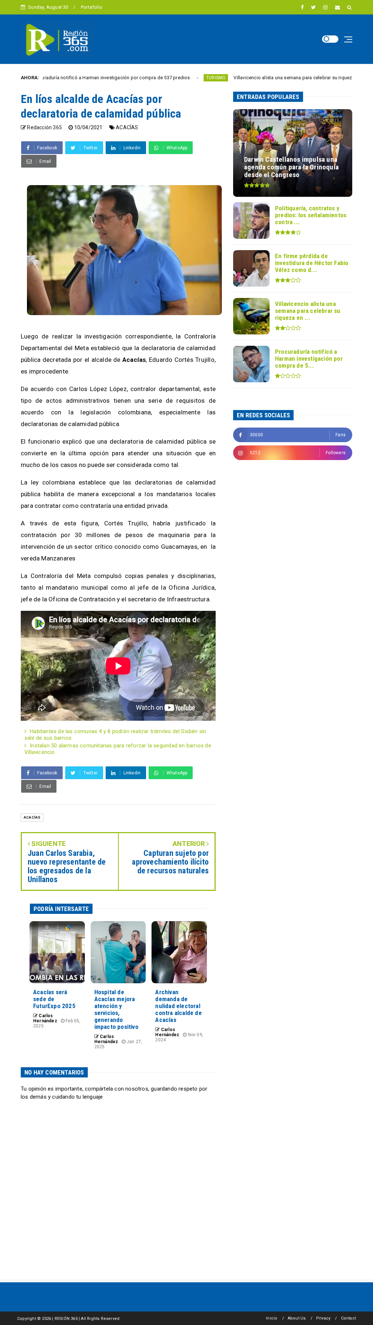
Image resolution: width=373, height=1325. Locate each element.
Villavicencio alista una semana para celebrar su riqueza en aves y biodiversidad (281, 77)
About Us (297, 1318)
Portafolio (91, 7)
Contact (348, 1318)
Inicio (271, 1318)
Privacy (323, 1318)
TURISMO (176, 77)
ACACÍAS (127, 127)
